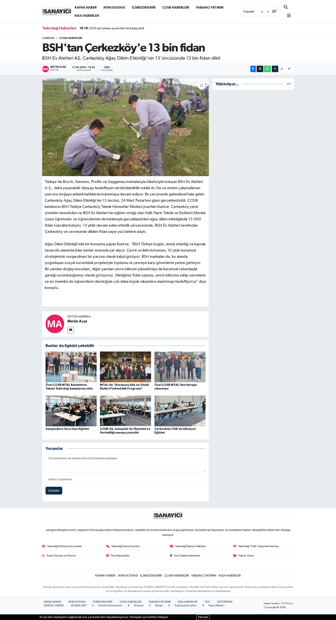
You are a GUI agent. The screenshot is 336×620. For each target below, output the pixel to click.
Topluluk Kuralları (185, 605)
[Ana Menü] (287, 16)
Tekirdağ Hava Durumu (125, 546)
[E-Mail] (70, 330)
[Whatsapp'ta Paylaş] (267, 69)
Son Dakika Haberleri (187, 555)
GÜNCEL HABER (54, 605)
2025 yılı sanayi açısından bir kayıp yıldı (112, 28)
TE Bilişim (287, 603)
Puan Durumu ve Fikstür (61, 555)
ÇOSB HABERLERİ (175, 7)
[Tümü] (288, 84)
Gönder (54, 490)
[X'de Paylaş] (260, 69)
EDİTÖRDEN (224, 602)
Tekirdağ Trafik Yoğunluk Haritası (258, 546)
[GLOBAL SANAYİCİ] (56, 11)
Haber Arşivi (246, 555)
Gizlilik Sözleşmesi (110, 605)
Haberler (48, 38)
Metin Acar (77, 321)
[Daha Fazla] (275, 69)
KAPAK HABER (86, 7)
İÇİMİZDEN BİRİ (144, 7)
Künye (159, 605)
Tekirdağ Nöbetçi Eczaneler (64, 546)
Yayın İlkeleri (216, 605)
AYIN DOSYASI (114, 7)
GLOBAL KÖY (79, 605)
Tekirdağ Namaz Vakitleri (190, 546)
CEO (207, 602)
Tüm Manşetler (120, 555)
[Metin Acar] (55, 323)
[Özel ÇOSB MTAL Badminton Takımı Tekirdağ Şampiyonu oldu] (71, 366)
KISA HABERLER (87, 15)
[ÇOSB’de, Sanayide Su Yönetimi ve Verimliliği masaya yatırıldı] (125, 410)
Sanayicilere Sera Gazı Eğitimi (67, 428)
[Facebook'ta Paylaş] (253, 69)
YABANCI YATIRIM (209, 7)
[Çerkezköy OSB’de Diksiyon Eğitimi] (180, 410)
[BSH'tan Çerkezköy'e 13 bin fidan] (125, 127)
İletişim (138, 605)
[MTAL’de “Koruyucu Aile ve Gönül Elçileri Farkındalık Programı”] (125, 366)
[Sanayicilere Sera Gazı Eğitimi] (71, 410)
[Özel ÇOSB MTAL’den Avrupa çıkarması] (180, 366)
